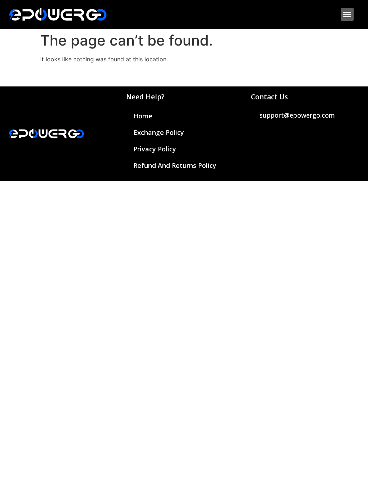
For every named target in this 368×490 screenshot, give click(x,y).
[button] (347, 14)
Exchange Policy (158, 132)
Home (142, 116)
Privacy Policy (154, 149)
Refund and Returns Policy (174, 165)
